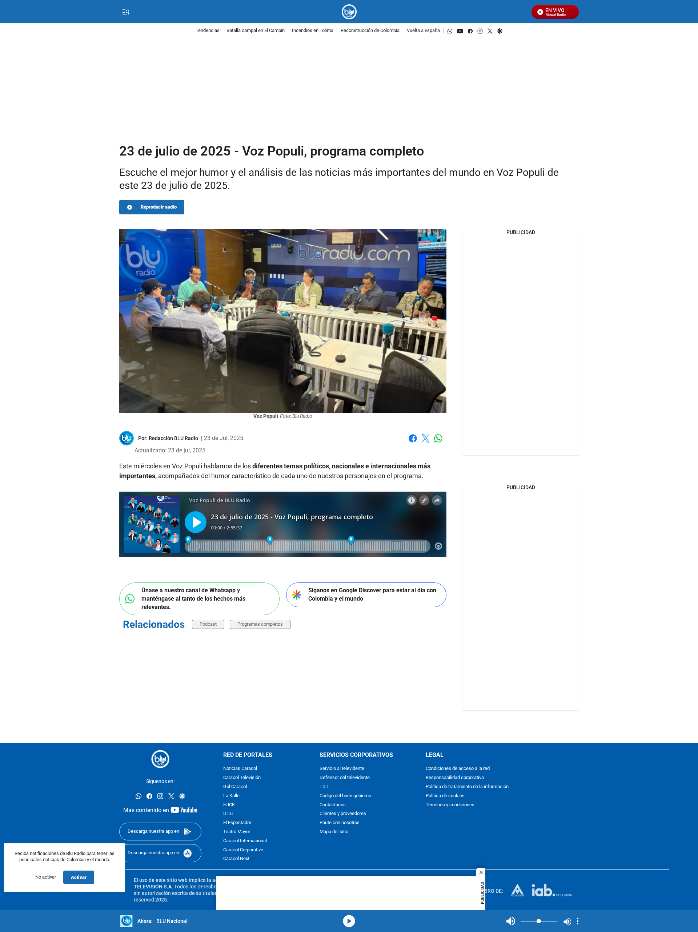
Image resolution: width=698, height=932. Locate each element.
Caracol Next (236, 858)
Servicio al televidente (342, 768)
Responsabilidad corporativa (455, 777)
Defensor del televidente (345, 777)
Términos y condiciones (450, 804)
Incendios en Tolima (312, 30)
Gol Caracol (235, 786)
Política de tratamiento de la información (467, 786)
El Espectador (237, 822)
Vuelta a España (423, 30)
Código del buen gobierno (345, 796)
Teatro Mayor (236, 832)
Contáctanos (333, 804)
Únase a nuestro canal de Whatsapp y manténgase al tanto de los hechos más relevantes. (193, 598)
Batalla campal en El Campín (255, 30)
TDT (324, 786)
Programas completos (260, 624)
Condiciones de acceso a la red (458, 768)
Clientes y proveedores (343, 813)
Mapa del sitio (334, 832)
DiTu (228, 813)
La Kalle (231, 796)
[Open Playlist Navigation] (578, 921)
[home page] (349, 11)
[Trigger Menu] (125, 12)
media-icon (349, 921)
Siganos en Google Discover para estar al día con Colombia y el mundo (372, 594)
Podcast (208, 624)
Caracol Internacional (245, 841)
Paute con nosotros (340, 822)
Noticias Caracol (240, 768)
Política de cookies (445, 796)
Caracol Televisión (242, 777)
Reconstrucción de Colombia (370, 30)
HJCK (229, 804)
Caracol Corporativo (243, 849)
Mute (510, 921)
